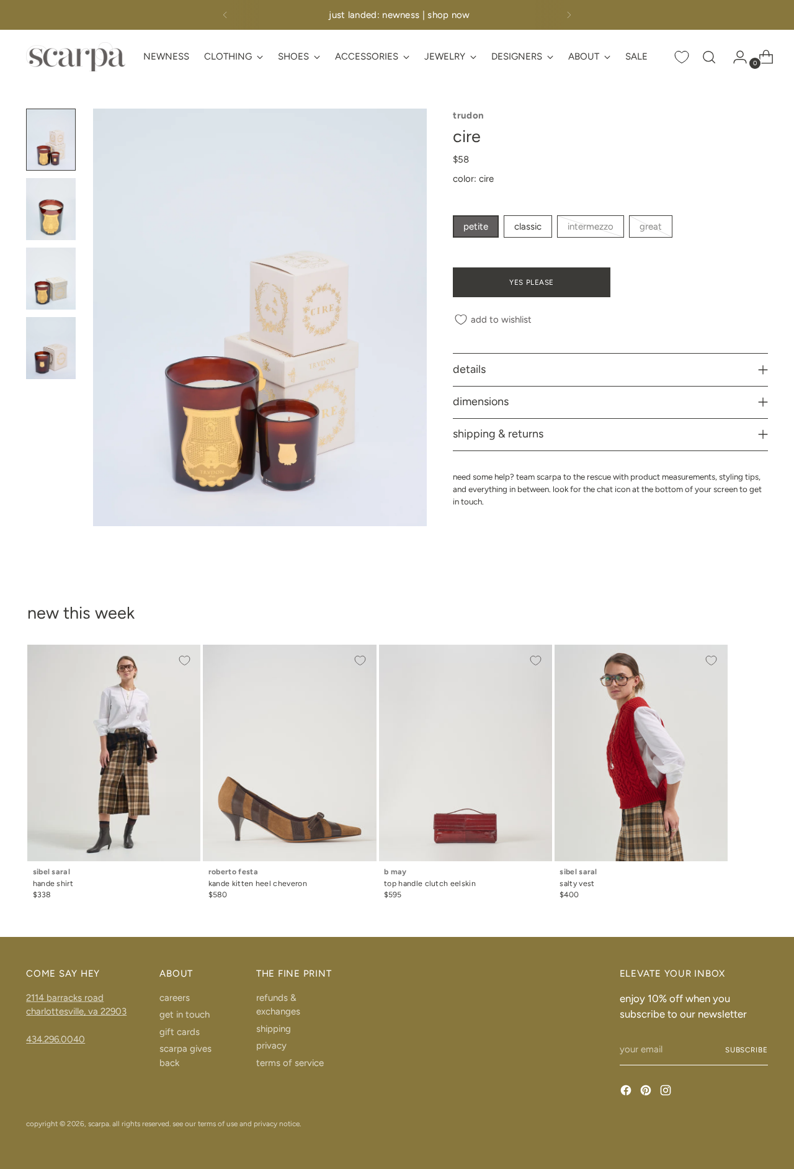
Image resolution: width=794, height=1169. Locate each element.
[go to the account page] (735, 57)
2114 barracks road (65, 997)
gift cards (179, 1031)
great (651, 226)
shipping (273, 1028)
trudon (468, 115)
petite (475, 226)
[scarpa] (75, 56)
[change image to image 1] (51, 140)
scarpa (98, 1123)
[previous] (225, 15)
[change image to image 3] (51, 279)
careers (174, 997)
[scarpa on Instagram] (666, 1092)
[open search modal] (709, 57)
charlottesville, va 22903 (76, 1011)
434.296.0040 (55, 1039)
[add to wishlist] (184, 661)
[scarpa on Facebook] (627, 1092)
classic (528, 226)
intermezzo (590, 226)
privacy (271, 1045)
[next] (568, 15)
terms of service (290, 1062)
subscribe (746, 1050)
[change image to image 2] (51, 209)
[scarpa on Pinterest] (647, 1092)
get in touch (184, 1014)
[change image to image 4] (51, 348)
